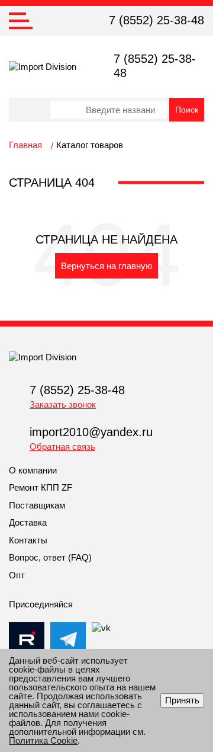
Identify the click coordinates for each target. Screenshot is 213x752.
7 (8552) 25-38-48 (156, 20)
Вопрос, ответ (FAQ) (50, 557)
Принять (182, 700)
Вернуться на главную (106, 266)
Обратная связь (62, 446)
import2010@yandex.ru (91, 432)
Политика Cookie (43, 740)
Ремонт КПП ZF (40, 487)
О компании (33, 470)
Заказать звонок (63, 404)
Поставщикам (37, 505)
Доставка (28, 522)
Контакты (28, 540)
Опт (17, 575)
